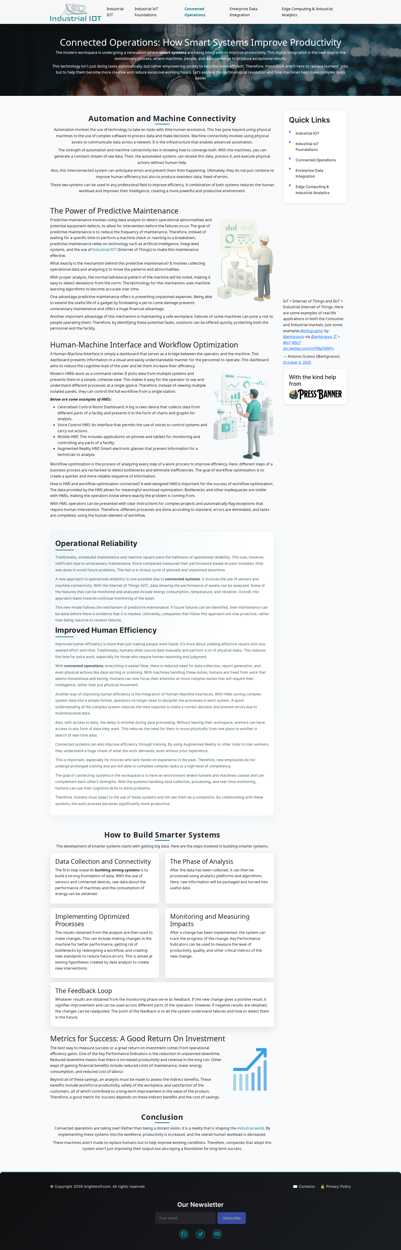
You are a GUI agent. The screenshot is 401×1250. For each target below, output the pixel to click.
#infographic (312, 330)
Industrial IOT (115, 11)
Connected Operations (194, 11)
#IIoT (296, 342)
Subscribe (232, 1218)
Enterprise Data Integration (243, 11)
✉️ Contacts (304, 1186)
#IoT (287, 342)
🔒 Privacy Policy (335, 1186)
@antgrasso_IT (324, 336)
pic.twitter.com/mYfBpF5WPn (308, 348)
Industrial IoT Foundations (146, 11)
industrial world (250, 1128)
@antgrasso (293, 336)
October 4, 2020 (297, 362)
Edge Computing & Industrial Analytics (307, 11)
